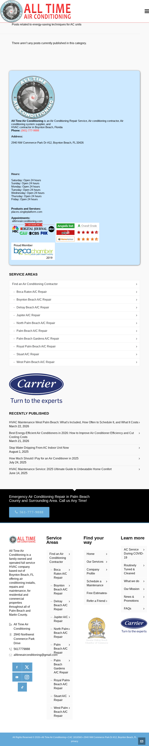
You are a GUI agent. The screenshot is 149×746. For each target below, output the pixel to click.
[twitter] (26, 667)
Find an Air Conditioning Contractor (35, 284)
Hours (15, 174)
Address (16, 136)
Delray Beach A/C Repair (33, 307)
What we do (131, 581)
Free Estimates (96, 593)
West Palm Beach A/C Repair (36, 362)
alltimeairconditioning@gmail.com (35, 654)
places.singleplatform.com (26, 211)
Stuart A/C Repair (28, 354)
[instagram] (26, 677)
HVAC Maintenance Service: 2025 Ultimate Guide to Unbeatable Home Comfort (60, 469)
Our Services (95, 561)
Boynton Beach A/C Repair (34, 299)
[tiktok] (22, 687)
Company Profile (93, 571)
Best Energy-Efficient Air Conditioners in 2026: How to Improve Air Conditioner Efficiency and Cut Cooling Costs (71, 435)
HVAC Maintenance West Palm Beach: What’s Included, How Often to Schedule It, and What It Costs (73, 422)
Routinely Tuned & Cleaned (130, 569)
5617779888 (22, 649)
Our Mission (131, 588)
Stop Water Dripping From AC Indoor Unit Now (39, 447)
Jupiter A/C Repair (28, 315)
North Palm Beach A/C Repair (36, 323)
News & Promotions (131, 598)
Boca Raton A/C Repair (32, 291)
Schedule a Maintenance (95, 583)
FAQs (127, 608)
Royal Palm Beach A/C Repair (36, 346)
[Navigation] (147, 11)
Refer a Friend (96, 600)
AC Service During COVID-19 (134, 553)
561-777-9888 (32, 512)
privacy (74, 741)
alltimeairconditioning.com (27, 221)
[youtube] (16, 677)
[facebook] (16, 667)
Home (90, 553)
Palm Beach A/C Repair (32, 330)
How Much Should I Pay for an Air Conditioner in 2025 (43, 458)
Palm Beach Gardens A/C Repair (38, 338)
